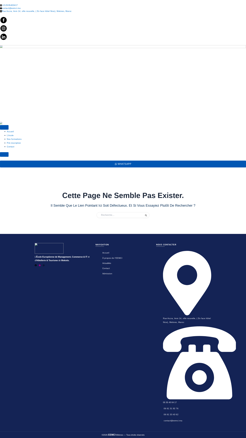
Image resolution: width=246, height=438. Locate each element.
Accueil (10, 131)
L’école (10, 135)
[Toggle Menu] (4, 127)
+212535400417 (10, 5)
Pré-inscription (14, 143)
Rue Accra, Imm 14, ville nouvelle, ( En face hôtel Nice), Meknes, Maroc (37, 11)
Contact (10, 146)
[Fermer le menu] (4, 154)
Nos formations (14, 139)
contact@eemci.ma (11, 8)
